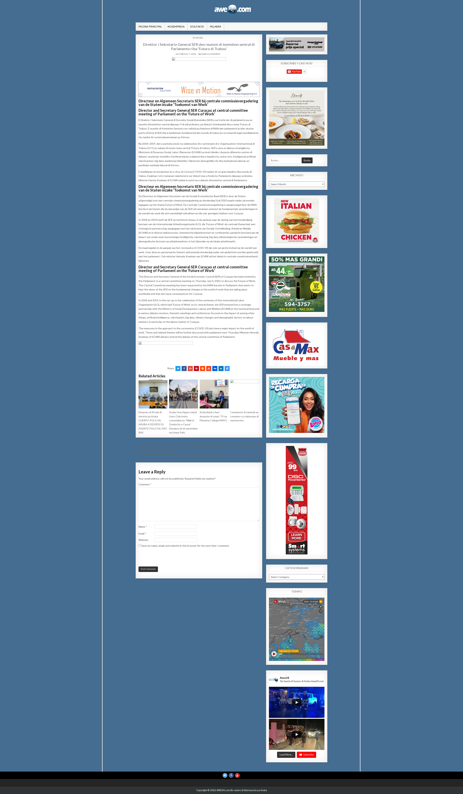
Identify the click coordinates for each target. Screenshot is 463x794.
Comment (145, 484)
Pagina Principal (150, 26)
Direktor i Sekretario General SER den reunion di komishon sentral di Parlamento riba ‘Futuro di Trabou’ (199, 46)
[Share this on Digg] (214, 368)
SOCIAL (199, 37)
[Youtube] (237, 775)
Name (143, 526)
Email (142, 533)
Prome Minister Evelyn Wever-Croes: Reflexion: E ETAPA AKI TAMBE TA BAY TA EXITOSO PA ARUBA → (202, 454)
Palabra (215, 26)
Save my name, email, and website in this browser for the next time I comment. (185, 545)
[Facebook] (231, 775)
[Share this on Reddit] (202, 368)
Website (143, 539)
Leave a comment (210, 54)
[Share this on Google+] (190, 368)
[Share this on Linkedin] (221, 368)
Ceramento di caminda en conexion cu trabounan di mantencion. (244, 416)
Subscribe (308, 754)
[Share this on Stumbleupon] (208, 368)
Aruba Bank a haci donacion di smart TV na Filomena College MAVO (213, 416)
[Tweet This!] (177, 368)
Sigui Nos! (197, 26)
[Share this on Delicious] (227, 368)
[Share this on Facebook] (184, 368)
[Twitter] (225, 775)
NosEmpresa (176, 26)
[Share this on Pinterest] (196, 368)
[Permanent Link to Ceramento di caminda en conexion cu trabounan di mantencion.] (244, 394)
